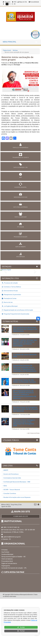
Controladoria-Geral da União (12, 478)
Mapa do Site (23, 2)
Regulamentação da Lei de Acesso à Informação (18, 310)
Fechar (22, 631)
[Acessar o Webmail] (35, 505)
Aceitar (22, 627)
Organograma (5, 565)
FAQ (15, 2)
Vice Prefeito (5, 552)
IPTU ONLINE (20, 227)
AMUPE (5, 470)
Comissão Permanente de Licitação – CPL (14, 568)
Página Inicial (7, 50)
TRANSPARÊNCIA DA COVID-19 (20, 157)
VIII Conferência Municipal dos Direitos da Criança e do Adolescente (25, 329)
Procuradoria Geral (7, 561)
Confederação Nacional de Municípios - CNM (16, 482)
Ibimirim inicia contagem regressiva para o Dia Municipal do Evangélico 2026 (24, 423)
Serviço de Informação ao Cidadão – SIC (13, 556)
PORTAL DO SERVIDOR (21, 217)
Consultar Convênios (9, 493)
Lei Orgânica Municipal (10, 306)
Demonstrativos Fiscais (11, 290)
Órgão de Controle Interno (9, 563)
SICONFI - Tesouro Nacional (11, 489)
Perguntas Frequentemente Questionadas (16, 314)
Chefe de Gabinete (7, 559)
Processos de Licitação (11, 283)
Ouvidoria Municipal (7, 554)
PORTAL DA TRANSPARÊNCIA (20, 147)
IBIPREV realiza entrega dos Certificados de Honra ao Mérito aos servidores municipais (25, 343)
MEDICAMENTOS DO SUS (20, 197)
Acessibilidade (34, 2)
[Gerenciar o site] (38, 505)
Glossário (7, 2)
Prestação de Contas (10, 298)
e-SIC (20, 177)
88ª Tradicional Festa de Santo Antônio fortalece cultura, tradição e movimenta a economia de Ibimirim (24, 394)
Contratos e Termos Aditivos (12, 287)
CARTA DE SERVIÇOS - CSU (20, 167)
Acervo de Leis (8, 302)
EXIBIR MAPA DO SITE (21, 516)
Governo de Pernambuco (11, 474)
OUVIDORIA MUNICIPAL (20, 187)
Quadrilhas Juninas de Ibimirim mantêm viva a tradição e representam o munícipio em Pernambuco (24, 368)
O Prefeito (4, 550)
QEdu (5, 485)
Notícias (15, 50)
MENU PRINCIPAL (9, 42)
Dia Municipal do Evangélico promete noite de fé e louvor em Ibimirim (25, 409)
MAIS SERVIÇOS (20, 256)
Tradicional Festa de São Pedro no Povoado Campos (24, 381)
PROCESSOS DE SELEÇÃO (20, 237)
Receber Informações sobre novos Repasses (17, 497)
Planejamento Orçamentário (12, 294)
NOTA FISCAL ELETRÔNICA (20, 207)
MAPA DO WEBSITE (20, 246)
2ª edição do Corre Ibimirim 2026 (25, 355)
